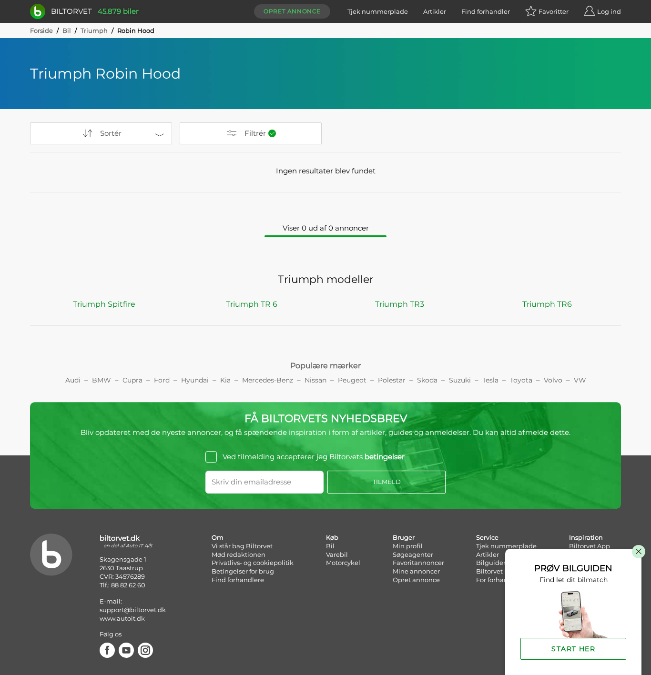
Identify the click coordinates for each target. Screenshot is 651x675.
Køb (332, 537)
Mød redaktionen (238, 554)
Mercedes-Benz (267, 380)
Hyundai (195, 380)
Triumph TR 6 (251, 304)
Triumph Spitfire (104, 304)
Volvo (553, 380)
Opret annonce (292, 11)
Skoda (427, 380)
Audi (73, 380)
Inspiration (586, 537)
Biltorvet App (589, 546)
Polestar (392, 380)
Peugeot (352, 380)
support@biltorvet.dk (133, 610)
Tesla (490, 380)
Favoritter (554, 11)
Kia (225, 380)
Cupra (132, 380)
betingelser (385, 456)
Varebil (337, 554)
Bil (66, 30)
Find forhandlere (238, 580)
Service (487, 537)
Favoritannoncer (418, 562)
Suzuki (460, 380)
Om (218, 537)
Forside (41, 30)
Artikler (434, 11)
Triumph (94, 30)
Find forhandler (485, 11)
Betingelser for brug (243, 571)
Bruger (404, 537)
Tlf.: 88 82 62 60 (122, 585)
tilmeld (387, 481)
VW (580, 380)
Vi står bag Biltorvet (242, 546)
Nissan (315, 380)
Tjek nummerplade (377, 11)
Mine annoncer (416, 571)
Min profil (408, 546)
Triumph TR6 (547, 304)
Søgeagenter (413, 554)
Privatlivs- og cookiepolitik (253, 562)
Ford (162, 380)
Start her (573, 649)
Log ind (609, 11)
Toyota (521, 380)
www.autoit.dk (122, 618)
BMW (101, 380)
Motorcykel (343, 562)
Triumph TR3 (399, 304)
